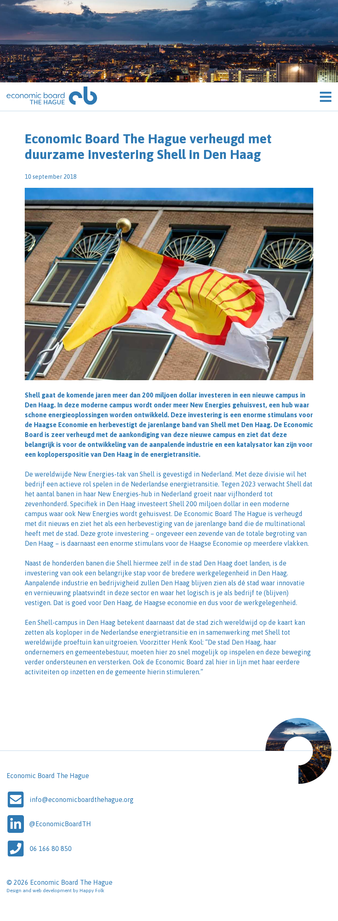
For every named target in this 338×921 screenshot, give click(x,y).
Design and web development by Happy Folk (55, 890)
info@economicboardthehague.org (82, 799)
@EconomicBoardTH (60, 823)
